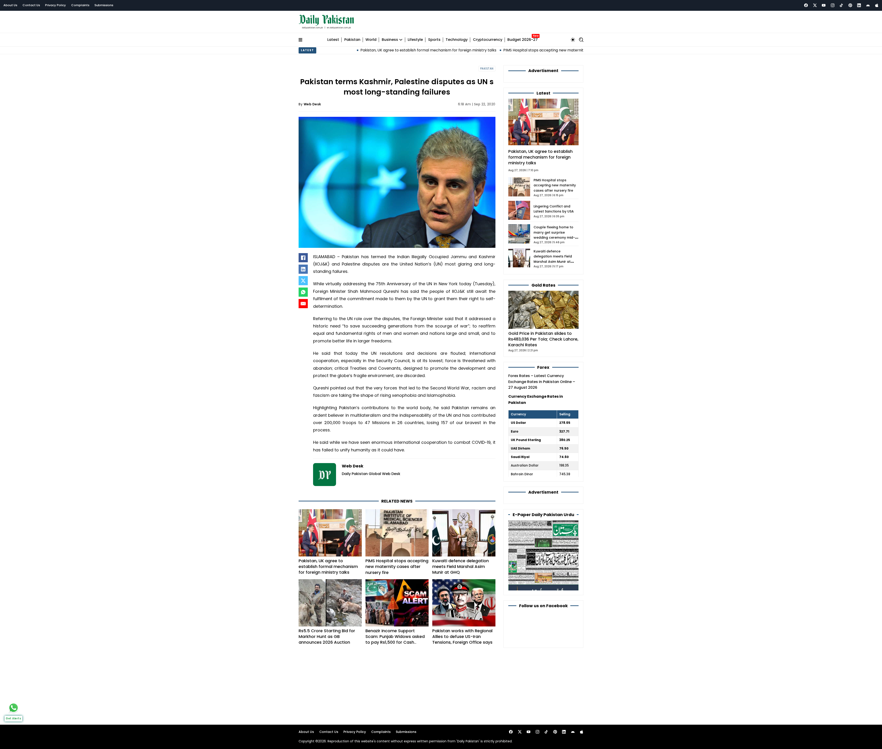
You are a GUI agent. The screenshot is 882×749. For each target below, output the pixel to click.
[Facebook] (806, 5)
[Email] (303, 303)
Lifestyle (415, 39)
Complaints (80, 5)
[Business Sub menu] (401, 40)
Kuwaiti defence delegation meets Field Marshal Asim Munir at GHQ (460, 566)
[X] (303, 280)
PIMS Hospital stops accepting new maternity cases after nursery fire (515, 50)
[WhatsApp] (303, 292)
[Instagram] (832, 5)
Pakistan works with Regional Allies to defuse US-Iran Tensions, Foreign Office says (462, 636)
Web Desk (312, 104)
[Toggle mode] (573, 39)
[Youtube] (823, 5)
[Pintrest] (850, 5)
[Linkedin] (859, 5)
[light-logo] (327, 22)
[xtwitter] (815, 5)
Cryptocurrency (487, 39)
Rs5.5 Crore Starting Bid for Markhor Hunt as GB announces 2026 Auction (327, 636)
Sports (434, 39)
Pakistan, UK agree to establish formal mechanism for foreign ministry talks (378, 50)
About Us (10, 5)
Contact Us (31, 5)
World (370, 39)
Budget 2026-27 (522, 39)
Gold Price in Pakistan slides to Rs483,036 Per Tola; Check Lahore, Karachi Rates (543, 339)
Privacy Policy (55, 5)
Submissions (103, 5)
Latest (333, 39)
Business (390, 39)
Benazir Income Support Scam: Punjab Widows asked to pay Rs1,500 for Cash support (395, 639)
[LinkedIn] (303, 269)
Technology (457, 39)
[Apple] (877, 5)
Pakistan (352, 39)
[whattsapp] (13, 707)
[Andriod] (868, 5)
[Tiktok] (841, 5)
